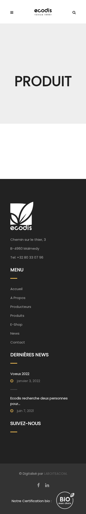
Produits (17, 315)
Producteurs (20, 306)
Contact (17, 342)
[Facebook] (38, 485)
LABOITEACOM (55, 473)
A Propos (17, 297)
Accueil (16, 288)
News (14, 333)
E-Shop (16, 324)
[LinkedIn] (47, 485)
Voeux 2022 (19, 373)
